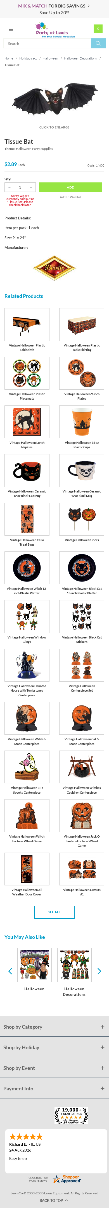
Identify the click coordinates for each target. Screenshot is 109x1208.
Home (8, 58)
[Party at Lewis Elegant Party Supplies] (54, 28)
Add (70, 187)
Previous (10, 970)
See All (54, 912)
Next (98, 970)
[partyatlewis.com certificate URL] (54, 1178)
